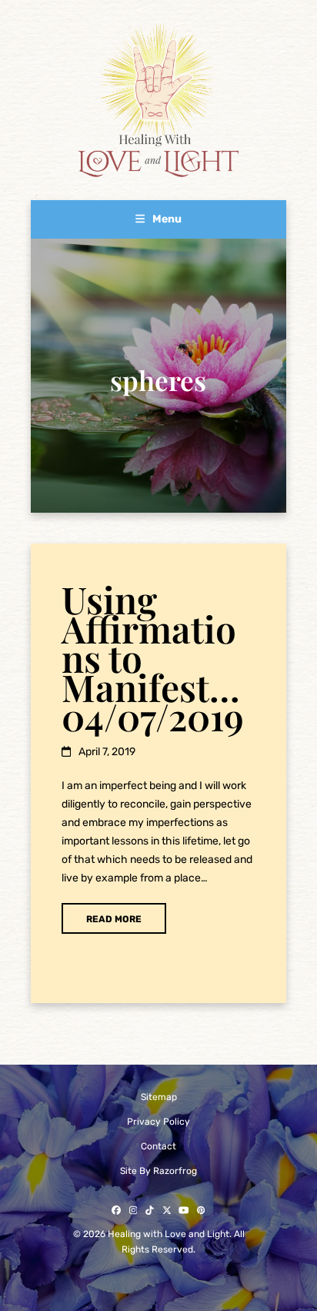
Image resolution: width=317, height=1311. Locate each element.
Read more (114, 919)
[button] (159, 219)
